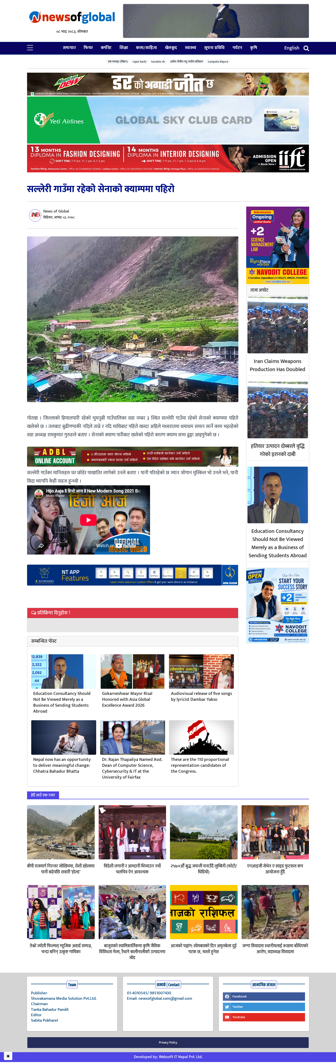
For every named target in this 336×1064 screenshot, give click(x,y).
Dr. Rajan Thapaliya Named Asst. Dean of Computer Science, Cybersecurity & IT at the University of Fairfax (132, 768)
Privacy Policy (168, 1042)
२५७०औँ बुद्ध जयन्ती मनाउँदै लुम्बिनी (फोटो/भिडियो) (203, 869)
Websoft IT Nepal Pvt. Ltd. (180, 1057)
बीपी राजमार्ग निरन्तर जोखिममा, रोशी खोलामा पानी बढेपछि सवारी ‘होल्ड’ (60, 869)
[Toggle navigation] (306, 48)
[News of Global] (72, 18)
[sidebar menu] (30, 48)
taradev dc (158, 61)
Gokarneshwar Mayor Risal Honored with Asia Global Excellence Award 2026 (127, 699)
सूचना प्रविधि (214, 47)
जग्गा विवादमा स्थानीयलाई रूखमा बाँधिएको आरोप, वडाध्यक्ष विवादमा (275, 949)
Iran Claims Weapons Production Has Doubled (277, 365)
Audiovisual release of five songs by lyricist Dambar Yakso (201, 696)
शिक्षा (124, 47)
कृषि (253, 47)
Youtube (238, 1017)
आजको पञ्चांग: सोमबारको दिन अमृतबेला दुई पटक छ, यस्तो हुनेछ (204, 949)
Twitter (237, 1007)
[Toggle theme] (8, 1056)
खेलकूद (171, 47)
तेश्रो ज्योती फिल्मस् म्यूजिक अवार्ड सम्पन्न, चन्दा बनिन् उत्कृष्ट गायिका (61, 949)
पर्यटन (237, 47)
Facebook (239, 996)
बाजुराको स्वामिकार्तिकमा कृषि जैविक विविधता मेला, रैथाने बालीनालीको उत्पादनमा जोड (132, 952)
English (291, 48)
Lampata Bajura (218, 61)
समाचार (69, 47)
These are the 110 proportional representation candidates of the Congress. (200, 765)
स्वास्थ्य (190, 47)
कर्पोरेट (106, 47)
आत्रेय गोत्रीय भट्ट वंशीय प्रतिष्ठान (186, 61)
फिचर (88, 47)
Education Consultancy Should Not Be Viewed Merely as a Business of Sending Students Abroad (62, 702)
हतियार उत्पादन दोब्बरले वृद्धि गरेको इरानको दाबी (278, 450)
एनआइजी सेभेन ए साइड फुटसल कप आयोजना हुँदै (275, 869)
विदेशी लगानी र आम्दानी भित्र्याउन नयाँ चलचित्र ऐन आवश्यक (132, 869)
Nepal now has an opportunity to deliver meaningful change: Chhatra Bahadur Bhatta (62, 765)
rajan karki (139, 61)
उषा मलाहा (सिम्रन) (118, 61)
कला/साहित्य (146, 47)
